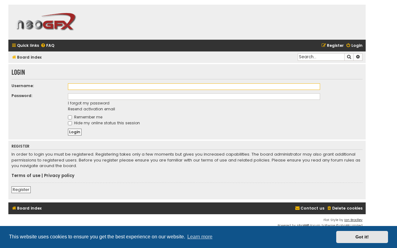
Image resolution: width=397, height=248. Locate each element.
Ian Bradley (353, 220)
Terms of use (25, 176)
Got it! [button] (362, 236)
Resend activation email (91, 109)
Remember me (87, 117)
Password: (22, 95)
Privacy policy (59, 176)
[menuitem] (47, 46)
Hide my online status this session (106, 123)
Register (21, 190)
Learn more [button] (199, 236)
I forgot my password (88, 103)
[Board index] (45, 22)
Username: (22, 85)
